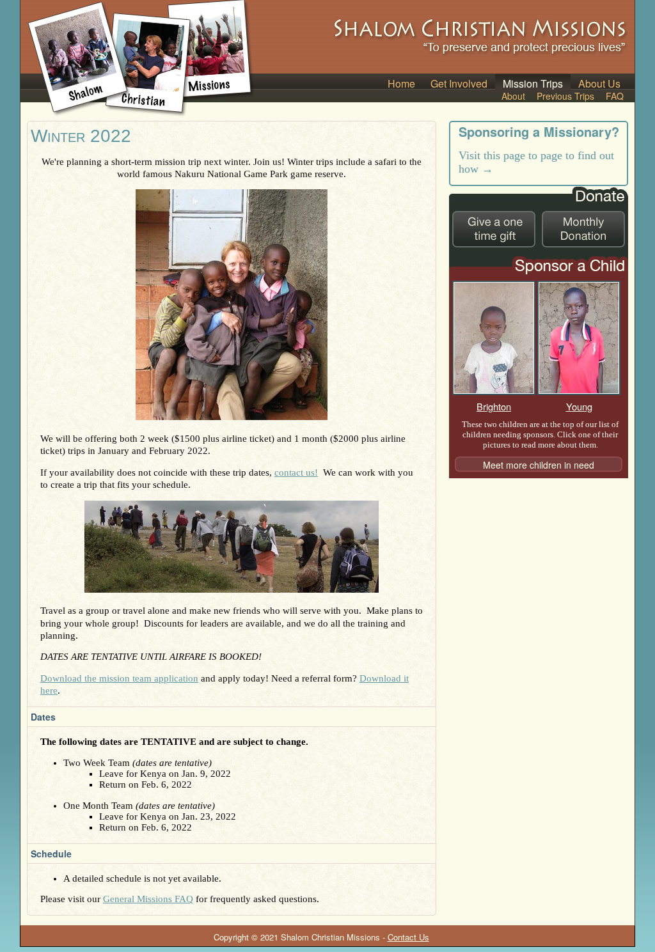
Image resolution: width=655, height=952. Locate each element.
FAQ (615, 96)
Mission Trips (533, 83)
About (513, 96)
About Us (599, 83)
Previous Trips (565, 96)
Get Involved (458, 83)
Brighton (494, 406)
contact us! (296, 472)
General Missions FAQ (148, 899)
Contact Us (408, 937)
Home (401, 83)
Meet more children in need (538, 464)
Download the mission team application (119, 678)
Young (579, 406)
